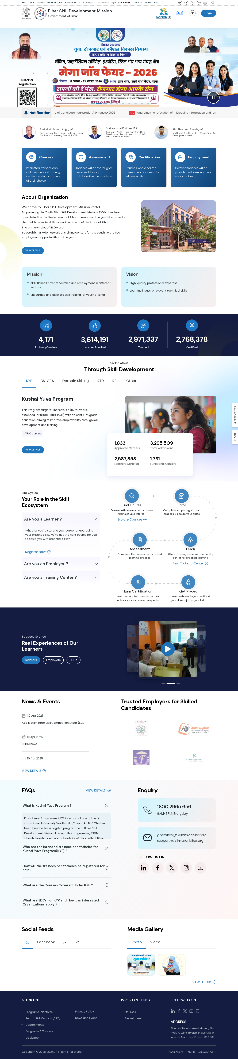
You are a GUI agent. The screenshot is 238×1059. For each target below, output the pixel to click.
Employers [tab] (53, 660)
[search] (213, 2)
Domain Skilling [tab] (75, 380)
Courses (130, 1012)
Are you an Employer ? (46, 563)
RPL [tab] (115, 380)
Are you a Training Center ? (50, 577)
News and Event (86, 1018)
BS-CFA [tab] (47, 380)
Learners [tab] (31, 660)
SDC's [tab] (73, 660)
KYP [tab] (29, 380)
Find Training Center (188, 563)
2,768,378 (192, 339)
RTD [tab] (100, 380)
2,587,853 (125, 459)
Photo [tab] (137, 942)
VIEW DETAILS (32, 449)
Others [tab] (132, 380)
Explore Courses (130, 519)
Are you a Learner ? (43, 519)
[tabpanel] (119, 424)
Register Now (36, 552)
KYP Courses (32, 433)
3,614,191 (95, 339)
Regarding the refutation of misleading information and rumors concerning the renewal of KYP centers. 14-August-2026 (103, 113)
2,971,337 (143, 339)
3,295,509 (161, 443)
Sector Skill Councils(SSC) (42, 1018)
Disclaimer (32, 1038)
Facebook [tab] (46, 942)
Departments (34, 1025)
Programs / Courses (39, 1031)
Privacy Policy (84, 1012)
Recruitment (133, 1018)
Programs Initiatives (39, 1012)
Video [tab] (155, 942)
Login (209, 13)
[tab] (27, 943)
